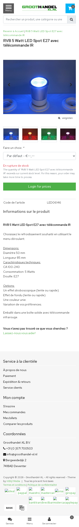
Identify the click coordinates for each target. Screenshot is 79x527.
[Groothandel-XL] (39, 8)
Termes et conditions (14, 484)
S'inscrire (9, 406)
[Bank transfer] (9, 510)
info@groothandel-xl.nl (22, 454)
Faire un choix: (13, 148)
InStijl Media (13, 481)
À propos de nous (14, 370)
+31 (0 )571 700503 (19, 448)
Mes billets (10, 418)
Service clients (12, 387)
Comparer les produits (17, 424)
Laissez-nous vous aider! (19, 333)
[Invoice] (21, 510)
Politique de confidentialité (42, 484)
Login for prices (39, 186)
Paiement (9, 376)
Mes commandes (14, 412)
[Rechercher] (71, 19)
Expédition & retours (16, 382)
